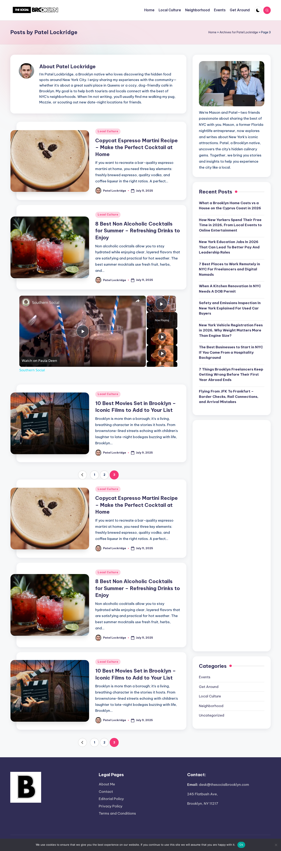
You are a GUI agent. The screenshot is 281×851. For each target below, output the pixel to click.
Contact (106, 791)
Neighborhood (211, 706)
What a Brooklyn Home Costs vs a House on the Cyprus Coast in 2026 (230, 206)
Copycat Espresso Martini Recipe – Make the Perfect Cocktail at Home (136, 147)
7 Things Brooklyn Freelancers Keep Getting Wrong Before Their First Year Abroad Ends (231, 374)
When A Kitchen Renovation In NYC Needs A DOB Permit (230, 289)
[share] (137, 301)
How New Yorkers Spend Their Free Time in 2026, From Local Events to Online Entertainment (230, 225)
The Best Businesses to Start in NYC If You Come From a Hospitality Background (231, 352)
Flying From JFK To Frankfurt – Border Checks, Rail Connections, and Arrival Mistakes (228, 396)
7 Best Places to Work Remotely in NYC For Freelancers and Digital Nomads (229, 269)
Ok (241, 844)
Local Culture (108, 131)
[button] (82, 474)
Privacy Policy (110, 806)
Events (204, 677)
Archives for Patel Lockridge (238, 32)
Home (212, 32)
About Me (107, 784)
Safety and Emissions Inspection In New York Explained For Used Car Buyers (230, 308)
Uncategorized (211, 715)
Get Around (208, 686)
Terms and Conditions (117, 813)
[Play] (162, 337)
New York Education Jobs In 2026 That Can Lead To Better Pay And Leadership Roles (229, 247)
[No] (276, 845)
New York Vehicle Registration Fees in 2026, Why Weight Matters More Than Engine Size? (231, 330)
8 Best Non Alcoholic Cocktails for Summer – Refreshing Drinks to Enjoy (137, 231)
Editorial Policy (111, 799)
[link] (26, 302)
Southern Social (45, 302)
